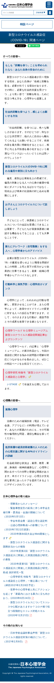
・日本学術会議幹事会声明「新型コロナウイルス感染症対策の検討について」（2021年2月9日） (26, 637)
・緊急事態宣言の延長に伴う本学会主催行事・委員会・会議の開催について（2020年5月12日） (26, 512)
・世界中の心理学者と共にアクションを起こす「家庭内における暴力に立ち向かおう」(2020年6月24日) (26, 594)
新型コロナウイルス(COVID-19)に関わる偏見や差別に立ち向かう (26, 168)
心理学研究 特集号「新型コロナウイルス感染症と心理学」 (26, 374)
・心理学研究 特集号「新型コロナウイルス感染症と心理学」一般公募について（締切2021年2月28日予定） (27, 581)
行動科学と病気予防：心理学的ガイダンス (26, 286)
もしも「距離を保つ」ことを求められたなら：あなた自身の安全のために (26, 67)
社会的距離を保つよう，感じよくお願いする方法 (26, 114)
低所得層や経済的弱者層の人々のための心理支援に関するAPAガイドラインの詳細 (26, 451)
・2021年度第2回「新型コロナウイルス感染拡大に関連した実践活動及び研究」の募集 (26, 555)
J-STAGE (12, 384)
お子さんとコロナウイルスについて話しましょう (26, 206)
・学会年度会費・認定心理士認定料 (27, 520)
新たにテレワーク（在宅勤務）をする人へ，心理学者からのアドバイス (26, 248)
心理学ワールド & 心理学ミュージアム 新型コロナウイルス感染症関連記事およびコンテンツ (26, 335)
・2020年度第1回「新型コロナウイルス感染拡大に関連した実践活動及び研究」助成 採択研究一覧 (26, 568)
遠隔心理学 (11, 409)
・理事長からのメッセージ (23, 503)
